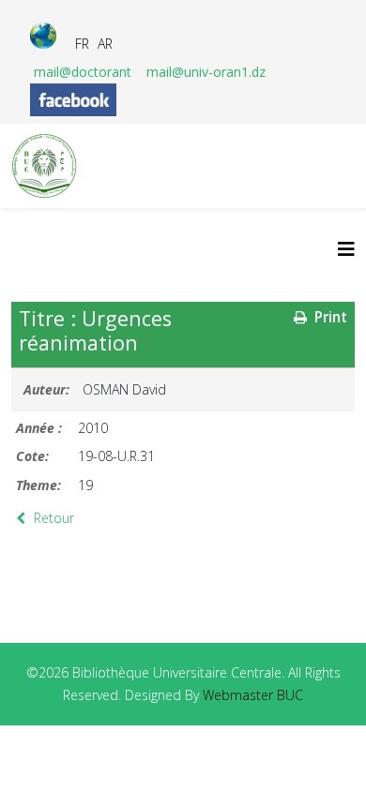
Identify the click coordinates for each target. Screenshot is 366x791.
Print (329, 317)
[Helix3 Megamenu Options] (346, 249)
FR (82, 43)
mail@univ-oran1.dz (206, 72)
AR (105, 43)
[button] (323, 748)
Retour (52, 518)
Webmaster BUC (253, 695)
